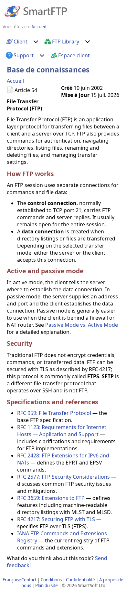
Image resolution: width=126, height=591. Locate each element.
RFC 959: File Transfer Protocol (54, 413)
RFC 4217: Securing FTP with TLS (56, 519)
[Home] (36, 10)
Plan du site (46, 585)
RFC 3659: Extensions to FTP (51, 498)
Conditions (51, 580)
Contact (29, 580)
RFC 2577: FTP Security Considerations (63, 476)
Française (12, 580)
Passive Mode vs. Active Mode (81, 324)
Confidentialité (80, 580)
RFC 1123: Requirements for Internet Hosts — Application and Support (61, 431)
